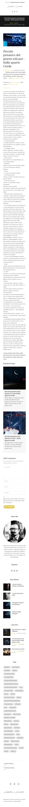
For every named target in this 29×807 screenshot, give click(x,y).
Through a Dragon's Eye (10, 747)
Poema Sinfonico (8, 731)
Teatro (16, 744)
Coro (21, 687)
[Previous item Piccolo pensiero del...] (9, 39)
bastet (20, 72)
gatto (4, 74)
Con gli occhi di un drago (10, 687)
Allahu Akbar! (8, 397)
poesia (17, 731)
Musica (6, 724)
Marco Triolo (17, 714)
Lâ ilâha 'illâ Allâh (10, 399)
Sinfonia (6, 741)
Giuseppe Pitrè (9, 442)
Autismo (15, 670)
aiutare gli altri (11, 72)
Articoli (16, 23)
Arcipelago (7, 670)
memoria (16, 721)
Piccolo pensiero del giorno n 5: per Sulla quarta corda (12, 393)
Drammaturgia (19, 690)
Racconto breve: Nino (18, 649)
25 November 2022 (8, 70)
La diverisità (13, 707)
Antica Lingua (15, 667)
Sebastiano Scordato (19, 70)
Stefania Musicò (8, 744)
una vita (21, 747)
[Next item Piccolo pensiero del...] (20, 39)
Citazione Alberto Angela (10, 680)
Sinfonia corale (15, 741)
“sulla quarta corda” (12, 84)
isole (5, 707)
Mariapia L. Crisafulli (9, 717)
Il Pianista (17, 704)
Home (11, 23)
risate (18, 734)
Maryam (8, 74)
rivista (13, 444)
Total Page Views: (9, 767)
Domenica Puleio (8, 690)
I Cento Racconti (8, 704)
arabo (16, 72)
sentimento (20, 737)
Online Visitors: (9, 763)
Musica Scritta (14, 724)
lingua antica (7, 714)
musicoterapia (8, 727)
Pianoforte (16, 727)
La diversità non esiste (10, 710)
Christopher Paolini (9, 673)
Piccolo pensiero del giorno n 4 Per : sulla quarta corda (13, 438)
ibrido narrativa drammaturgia (12, 700)
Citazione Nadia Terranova (11, 684)
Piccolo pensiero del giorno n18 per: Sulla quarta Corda (18, 640)
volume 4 (13, 751)
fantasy (12, 694)
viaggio (6, 751)
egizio (23, 72)
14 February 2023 (15, 644)
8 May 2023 (14, 633)
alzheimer (7, 667)
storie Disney (14, 446)
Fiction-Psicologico (9, 697)
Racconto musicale (9, 734)
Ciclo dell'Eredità (8, 677)
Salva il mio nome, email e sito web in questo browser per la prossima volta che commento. (14, 500)
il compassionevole (18, 397)
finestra (19, 697)
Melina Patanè (7, 721)
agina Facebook (15, 82)
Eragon (6, 694)
